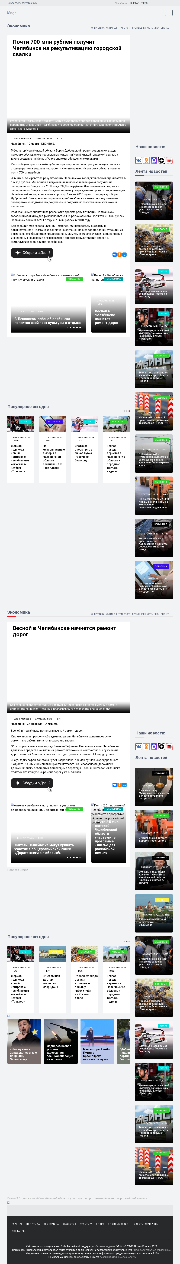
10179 (165, 867)
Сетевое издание (105, 1246)
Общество (74, 278)
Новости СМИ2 (17, 870)
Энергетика (97, 28)
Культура (86, 1224)
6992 (164, 833)
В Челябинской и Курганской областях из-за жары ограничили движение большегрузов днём (154, 460)
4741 (48, 971)
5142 (100, 304)
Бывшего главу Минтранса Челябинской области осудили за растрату (154, 794)
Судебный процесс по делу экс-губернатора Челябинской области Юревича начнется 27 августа (152, 877)
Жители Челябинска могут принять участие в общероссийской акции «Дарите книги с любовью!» (44, 849)
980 (164, 412)
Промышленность (142, 28)
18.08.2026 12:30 (53, 967)
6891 (100, 814)
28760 (165, 449)
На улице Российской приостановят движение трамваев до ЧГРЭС (154, 420)
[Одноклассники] (119, 254)
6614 (164, 199)
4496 (80, 971)
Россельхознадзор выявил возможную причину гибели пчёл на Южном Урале (153, 250)
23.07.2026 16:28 (149, 533)
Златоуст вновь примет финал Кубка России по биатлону (84, 453)
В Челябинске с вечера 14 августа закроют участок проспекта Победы (152, 208)
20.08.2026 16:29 (149, 867)
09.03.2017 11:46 (25, 311)
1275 (164, 241)
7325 (164, 785)
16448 (165, 494)
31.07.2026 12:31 (149, 412)
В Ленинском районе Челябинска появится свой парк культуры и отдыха (47, 321)
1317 (112, 440)
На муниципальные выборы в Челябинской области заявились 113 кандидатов (54, 457)
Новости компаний (145, 1224)
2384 (48, 440)
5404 (16, 971)
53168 (165, 533)
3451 (164, 1041)
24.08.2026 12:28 (149, 833)
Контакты (18, 1231)
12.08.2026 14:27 (149, 241)
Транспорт (124, 28)
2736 (16, 440)
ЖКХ (157, 28)
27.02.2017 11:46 (105, 300)
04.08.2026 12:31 (117, 437)
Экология (161, 229)
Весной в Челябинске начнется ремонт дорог (106, 317)
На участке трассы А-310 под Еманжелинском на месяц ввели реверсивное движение (154, 503)
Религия (55, 951)
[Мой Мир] (124, 254)
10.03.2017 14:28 (43, 138)
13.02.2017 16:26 (25, 838)
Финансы (111, 28)
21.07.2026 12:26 (53, 437)
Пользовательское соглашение (152, 1250)
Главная (17, 1224)
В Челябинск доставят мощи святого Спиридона (52, 981)
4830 (40, 838)
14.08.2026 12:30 (149, 199)
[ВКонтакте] (114, 254)
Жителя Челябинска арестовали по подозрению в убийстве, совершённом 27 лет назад (153, 544)
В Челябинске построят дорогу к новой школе (153, 839)
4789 (40, 311)
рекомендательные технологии (118, 1257)
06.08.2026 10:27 (21, 437)
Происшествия (118, 1224)
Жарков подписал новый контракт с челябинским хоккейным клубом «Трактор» (20, 458)
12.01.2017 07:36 (105, 811)
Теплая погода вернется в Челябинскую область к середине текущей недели (116, 458)
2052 (164, 1167)
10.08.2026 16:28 (85, 437)
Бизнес (165, 28)
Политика (54, 421)
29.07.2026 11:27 (149, 449)
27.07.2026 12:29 (149, 494)
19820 (165, 954)
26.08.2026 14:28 (149, 785)
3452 (112, 971)
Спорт (24, 421)
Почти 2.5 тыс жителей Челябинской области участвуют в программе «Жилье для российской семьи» (106, 837)
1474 (80, 440)
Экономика (114, 278)
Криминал (161, 524)
